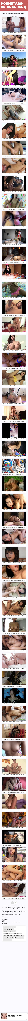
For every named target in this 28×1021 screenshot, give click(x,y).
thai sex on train (8, 935)
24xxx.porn (5, 919)
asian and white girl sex (9, 931)
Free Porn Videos (14, 16)
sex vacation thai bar (19, 935)
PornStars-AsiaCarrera (14, 3)
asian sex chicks (18, 933)
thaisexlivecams (19, 937)
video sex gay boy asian (9, 927)
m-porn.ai (4, 916)
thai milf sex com (8, 933)
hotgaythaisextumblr (9, 937)
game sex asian (7, 940)
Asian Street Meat (6, 918)
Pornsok (4, 920)
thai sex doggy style (8, 929)
